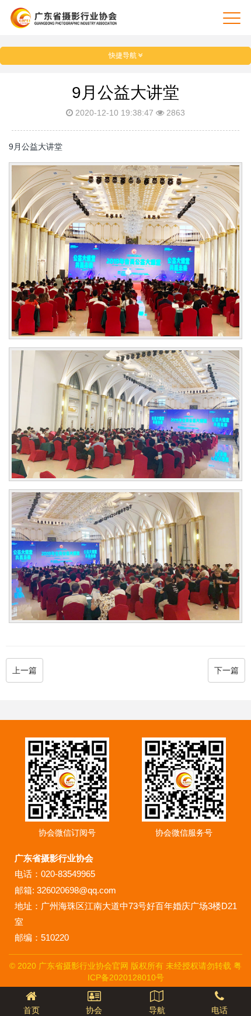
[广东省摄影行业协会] (63, 17)
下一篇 (226, 670)
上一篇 (24, 670)
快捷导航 (123, 55)
